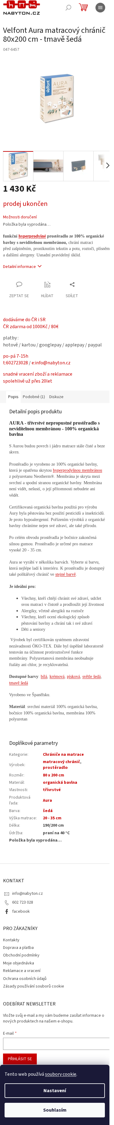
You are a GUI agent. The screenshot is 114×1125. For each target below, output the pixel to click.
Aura (47, 800)
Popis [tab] (13, 397)
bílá (44, 676)
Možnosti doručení (20, 217)
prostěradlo (55, 768)
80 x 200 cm (53, 775)
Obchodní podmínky (21, 955)
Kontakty (11, 940)
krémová (57, 676)
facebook (21, 911)
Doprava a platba (18, 948)
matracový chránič (61, 762)
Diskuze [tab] (56, 397)
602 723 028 (22, 902)
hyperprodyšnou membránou (77, 470)
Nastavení (54, 1090)
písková (73, 676)
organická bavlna (60, 783)
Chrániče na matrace (63, 755)
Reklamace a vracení (21, 971)
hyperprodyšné (32, 236)
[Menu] (100, 8)
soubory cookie (60, 1074)
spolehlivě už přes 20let (27, 381)
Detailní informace (19, 267)
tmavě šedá (18, 683)
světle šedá (91, 676)
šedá (48, 811)
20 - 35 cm (52, 818)
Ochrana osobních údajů (25, 979)
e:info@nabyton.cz (51, 362)
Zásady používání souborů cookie (33, 986)
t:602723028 (15, 362)
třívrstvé (52, 790)
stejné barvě (65, 574)
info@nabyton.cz (27, 894)
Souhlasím (55, 1110)
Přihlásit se (20, 1059)
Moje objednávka (18, 963)
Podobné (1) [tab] (34, 397)
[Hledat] (68, 8)
